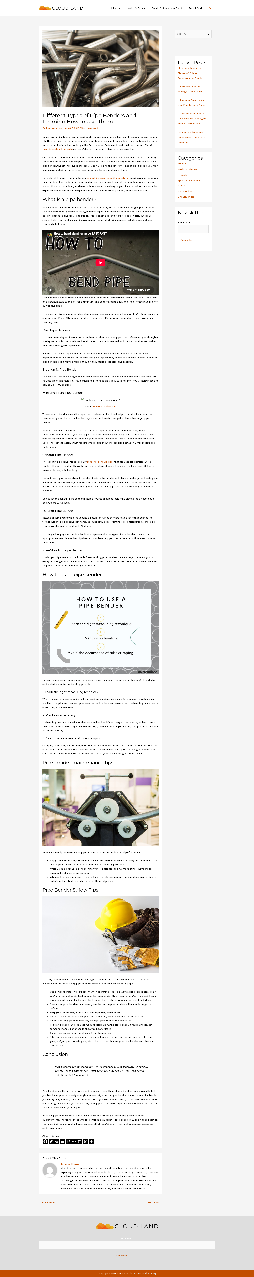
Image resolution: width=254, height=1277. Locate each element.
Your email (184, 222)
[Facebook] (45, 1141)
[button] (210, 8)
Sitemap (152, 1273)
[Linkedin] (62, 1141)
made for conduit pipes (100, 461)
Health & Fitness (187, 169)
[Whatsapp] (85, 1141)
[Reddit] (56, 1141)
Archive (182, 163)
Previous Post (48, 1202)
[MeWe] (74, 1141)
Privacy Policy (138, 1273)
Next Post (155, 1202)
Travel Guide (185, 191)
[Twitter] (51, 1141)
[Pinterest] (68, 1141)
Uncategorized (89, 128)
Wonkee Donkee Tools (105, 406)
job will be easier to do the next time (107, 177)
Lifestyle (182, 174)
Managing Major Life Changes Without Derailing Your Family (190, 73)
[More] (91, 1141)
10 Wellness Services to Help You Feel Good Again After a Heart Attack (192, 118)
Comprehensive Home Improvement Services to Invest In (192, 137)
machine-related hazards (57, 149)
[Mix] (79, 1141)
